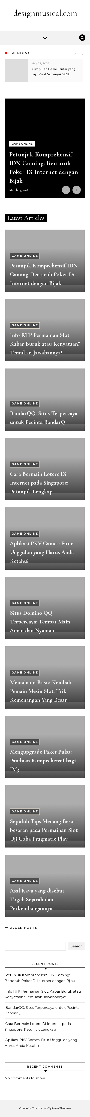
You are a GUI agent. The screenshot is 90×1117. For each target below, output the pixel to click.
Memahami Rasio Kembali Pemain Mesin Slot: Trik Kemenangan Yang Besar (41, 691)
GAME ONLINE (25, 256)
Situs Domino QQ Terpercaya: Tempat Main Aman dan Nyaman (40, 621)
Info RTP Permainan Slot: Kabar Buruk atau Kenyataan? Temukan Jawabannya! (45, 344)
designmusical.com (45, 13)
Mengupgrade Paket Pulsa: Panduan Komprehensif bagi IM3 (43, 760)
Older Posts (22, 927)
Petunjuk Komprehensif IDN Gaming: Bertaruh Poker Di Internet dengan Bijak (44, 274)
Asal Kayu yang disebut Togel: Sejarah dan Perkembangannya (37, 899)
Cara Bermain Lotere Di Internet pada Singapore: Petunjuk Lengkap (39, 482)
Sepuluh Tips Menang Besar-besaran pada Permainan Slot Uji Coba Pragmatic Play (44, 830)
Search (77, 946)
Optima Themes (59, 1108)
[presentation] (75, 53)
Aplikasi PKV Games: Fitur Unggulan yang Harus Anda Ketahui (42, 552)
